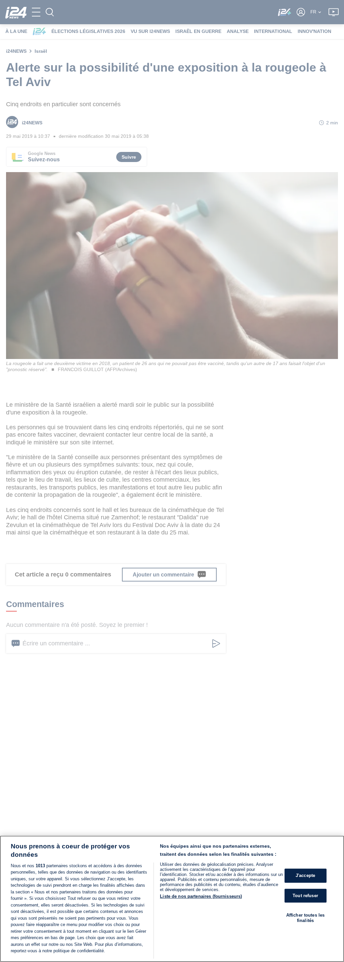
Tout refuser (305, 895)
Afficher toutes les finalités (305, 918)
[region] (172, 899)
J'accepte (305, 875)
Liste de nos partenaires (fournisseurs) (201, 896)
